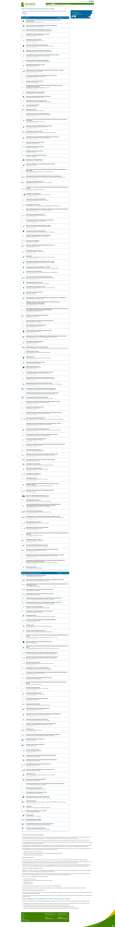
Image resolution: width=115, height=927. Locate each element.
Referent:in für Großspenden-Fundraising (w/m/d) (36, 438)
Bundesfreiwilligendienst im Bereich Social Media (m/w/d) (37, 708)
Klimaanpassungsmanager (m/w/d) (33, 521)
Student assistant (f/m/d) (31, 615)
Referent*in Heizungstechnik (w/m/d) (33, 449)
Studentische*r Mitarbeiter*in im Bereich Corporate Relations (38, 50)
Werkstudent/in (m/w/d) (31, 109)
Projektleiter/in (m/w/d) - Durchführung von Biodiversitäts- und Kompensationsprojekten (44, 412)
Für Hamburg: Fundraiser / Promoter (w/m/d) (35, 146)
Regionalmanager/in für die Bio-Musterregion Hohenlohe (37, 60)
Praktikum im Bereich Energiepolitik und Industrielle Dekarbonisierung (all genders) (43, 734)
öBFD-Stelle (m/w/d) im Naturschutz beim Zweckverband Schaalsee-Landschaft (42, 656)
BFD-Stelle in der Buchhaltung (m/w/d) (33, 692)
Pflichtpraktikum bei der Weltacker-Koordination (36, 575)
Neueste (51, 5)
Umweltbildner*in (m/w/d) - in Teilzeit (33, 39)
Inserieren (58, 5)
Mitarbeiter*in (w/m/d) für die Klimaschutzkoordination (37, 315)
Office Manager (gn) (30, 356)
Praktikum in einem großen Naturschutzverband (35, 827)
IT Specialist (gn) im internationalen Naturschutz (35, 230)
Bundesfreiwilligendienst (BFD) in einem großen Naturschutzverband (40, 823)
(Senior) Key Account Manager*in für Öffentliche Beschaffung (38, 96)
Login (62, 5)
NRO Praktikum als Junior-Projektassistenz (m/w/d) (36, 792)
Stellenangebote (76, 12)
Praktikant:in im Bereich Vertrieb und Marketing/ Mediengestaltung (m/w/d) (41, 759)
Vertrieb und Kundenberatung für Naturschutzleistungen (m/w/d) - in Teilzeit (41, 75)
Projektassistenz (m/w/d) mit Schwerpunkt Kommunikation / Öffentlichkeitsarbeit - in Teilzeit (45, 554)
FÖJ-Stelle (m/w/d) (30, 729)
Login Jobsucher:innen (50, 914)
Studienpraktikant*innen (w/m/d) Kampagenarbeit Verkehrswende (39, 593)
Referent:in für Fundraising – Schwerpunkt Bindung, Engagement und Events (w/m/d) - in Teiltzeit (45, 444)
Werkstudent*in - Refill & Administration (34, 292)
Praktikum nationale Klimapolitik (32, 749)
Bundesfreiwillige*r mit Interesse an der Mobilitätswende (37, 667)
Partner (64, 4)
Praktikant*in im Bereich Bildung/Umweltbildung (36, 779)
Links (61, 4)
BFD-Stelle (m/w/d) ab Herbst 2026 (33, 687)
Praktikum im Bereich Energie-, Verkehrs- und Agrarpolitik (37, 796)
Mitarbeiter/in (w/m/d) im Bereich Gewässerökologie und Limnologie (39, 219)
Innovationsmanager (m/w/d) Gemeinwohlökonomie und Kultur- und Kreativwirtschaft (43, 176)
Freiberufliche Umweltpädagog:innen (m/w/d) (35, 64)
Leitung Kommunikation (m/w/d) (32, 104)
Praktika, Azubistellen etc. (77, 13)
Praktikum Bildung (29, 814)
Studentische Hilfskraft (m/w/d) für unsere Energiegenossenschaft (39, 320)
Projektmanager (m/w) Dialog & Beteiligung (34, 341)
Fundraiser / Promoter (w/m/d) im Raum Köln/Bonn (36, 155)
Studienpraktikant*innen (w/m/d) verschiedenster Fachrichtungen (39, 589)
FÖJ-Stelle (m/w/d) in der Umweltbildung (34, 606)
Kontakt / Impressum (26, 920)
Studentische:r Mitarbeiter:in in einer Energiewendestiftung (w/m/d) (40, 245)
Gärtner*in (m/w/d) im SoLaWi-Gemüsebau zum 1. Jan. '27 (37, 495)
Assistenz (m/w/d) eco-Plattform (32, 240)
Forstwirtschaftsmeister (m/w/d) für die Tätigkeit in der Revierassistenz (40, 459)
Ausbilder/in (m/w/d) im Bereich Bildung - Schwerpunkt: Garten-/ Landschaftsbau (42, 392)
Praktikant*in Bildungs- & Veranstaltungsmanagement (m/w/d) (39, 641)
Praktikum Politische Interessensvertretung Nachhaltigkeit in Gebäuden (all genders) (43, 602)
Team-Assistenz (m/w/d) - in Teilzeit (33, 204)
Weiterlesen (25, 13)
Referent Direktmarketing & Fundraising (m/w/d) (36, 324)
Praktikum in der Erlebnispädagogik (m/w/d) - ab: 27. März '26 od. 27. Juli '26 (41, 723)
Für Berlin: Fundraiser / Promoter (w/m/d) (34, 150)
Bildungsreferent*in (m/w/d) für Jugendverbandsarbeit (37, 527)
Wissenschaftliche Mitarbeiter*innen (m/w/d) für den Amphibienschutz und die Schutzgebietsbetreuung (47, 208)
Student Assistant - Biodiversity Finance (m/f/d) (35, 286)
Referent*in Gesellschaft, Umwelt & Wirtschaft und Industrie (38, 29)
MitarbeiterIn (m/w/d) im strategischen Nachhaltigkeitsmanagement (40, 490)
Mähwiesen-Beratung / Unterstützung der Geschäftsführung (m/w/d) (40, 377)
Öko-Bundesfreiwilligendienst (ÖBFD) (33, 819)
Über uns (68, 4)
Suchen (47, 5)
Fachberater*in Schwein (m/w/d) (32, 366)
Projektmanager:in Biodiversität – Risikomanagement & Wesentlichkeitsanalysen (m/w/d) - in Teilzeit (46, 335)
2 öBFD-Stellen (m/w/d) (30, 773)
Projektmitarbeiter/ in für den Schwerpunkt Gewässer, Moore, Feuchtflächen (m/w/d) (43, 516)
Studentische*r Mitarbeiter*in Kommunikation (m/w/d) (37, 113)
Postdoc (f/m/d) (29, 255)
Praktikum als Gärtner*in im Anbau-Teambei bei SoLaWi (37, 698)
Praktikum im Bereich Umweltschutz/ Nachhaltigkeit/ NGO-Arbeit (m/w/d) (41, 755)
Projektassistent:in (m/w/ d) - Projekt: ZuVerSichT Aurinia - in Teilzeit (39, 372)
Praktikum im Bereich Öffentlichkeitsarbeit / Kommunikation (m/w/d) (40, 769)
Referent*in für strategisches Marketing (34, 468)
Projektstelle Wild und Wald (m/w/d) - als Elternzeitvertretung (38, 235)
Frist (67, 17)
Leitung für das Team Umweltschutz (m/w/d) (35, 406)
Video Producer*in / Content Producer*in (34, 159)
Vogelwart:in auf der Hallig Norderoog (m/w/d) (35, 417)
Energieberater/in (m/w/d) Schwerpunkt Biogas (35, 199)
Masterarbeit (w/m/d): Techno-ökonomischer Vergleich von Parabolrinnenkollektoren (43, 713)
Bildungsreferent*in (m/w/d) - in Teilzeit (34, 131)
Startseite (48, 4)
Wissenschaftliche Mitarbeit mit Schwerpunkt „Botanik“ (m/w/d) (39, 383)
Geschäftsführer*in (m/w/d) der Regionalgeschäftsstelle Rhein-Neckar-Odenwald (42, 136)
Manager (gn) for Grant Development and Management (37, 45)
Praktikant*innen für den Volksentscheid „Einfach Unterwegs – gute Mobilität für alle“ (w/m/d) (45, 579)
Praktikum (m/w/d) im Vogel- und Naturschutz (35, 744)
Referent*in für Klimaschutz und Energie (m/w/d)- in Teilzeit (38, 225)
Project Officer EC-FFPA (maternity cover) (34, 282)
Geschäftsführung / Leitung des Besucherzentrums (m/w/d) (38, 34)
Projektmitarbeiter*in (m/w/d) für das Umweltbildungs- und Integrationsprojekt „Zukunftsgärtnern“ (46, 297)
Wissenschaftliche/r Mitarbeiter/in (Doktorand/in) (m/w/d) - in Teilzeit (40, 261)
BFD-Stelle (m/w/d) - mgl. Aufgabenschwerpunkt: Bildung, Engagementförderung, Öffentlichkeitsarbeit (46, 672)
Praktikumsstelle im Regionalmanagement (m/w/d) (36, 810)
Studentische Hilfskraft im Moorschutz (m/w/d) (35, 92)
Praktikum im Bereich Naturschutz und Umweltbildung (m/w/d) (38, 677)
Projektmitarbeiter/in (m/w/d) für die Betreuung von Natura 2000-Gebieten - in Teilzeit (43, 423)
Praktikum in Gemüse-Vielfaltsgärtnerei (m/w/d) (35, 630)
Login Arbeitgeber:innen (49, 918)
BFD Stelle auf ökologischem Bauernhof (34, 787)
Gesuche (57, 4)
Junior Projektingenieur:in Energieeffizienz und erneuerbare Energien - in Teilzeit (42, 54)
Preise (80, 1)
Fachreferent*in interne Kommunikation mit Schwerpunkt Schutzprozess (40, 388)
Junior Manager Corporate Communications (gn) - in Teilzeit (38, 266)
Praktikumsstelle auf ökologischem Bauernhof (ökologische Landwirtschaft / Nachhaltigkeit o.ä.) (45, 783)
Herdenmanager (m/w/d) (31, 566)
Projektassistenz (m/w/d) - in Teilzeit (33, 539)
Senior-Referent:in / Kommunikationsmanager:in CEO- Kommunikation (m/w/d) (42, 549)
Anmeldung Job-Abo (62, 914)
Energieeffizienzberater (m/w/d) (32, 499)
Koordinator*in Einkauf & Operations (33, 473)
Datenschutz (86, 1)
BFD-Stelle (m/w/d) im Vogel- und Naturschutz (35, 738)
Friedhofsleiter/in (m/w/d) (31, 477)
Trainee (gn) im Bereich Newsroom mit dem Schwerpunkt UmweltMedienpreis (41, 25)
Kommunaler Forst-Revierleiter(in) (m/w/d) (34, 181)
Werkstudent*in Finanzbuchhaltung (33, 463)
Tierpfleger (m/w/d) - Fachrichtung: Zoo (34, 271)
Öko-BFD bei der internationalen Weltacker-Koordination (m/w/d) (39, 610)
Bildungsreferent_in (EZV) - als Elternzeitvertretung (36, 100)
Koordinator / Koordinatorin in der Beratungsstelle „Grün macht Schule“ (40, 163)
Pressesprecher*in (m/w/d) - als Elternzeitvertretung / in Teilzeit (39, 125)
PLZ (63, 17)
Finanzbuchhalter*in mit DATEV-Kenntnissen (35, 214)
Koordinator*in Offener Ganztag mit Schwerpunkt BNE (37, 397)
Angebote (53, 4)
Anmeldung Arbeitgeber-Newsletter (63, 918)
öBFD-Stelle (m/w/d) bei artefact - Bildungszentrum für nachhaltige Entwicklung (42, 652)
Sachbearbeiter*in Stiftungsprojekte (33, 193)
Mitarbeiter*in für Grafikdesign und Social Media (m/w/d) (37, 428)
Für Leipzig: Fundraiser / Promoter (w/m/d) (34, 81)
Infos (55, 5)
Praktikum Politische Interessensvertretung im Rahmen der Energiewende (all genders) (43, 598)
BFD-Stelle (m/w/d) (30, 625)
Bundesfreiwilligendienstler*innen (33, 703)
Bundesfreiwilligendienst (31, 800)
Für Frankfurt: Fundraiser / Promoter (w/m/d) (35, 142)
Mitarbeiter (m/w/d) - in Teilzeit (32, 351)
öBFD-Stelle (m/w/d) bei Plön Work (33, 662)
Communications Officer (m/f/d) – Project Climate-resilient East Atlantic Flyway (42, 434)
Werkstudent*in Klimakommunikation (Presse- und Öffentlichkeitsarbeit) (41, 619)
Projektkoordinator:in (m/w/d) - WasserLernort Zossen (37, 346)
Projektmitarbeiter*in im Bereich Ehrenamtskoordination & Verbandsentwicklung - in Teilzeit (44, 70)
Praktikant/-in (29, 806)
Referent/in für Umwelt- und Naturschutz (34, 510)
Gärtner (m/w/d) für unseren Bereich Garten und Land (37, 544)
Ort (65, 17)
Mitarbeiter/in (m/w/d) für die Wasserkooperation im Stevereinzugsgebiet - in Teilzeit (43, 401)
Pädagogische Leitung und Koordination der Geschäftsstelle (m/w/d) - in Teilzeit (42, 453)
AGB (82, 1)
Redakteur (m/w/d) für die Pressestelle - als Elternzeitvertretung (39, 330)
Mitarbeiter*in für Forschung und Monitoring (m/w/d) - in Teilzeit (39, 276)
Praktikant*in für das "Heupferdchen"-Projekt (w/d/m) (37, 719)
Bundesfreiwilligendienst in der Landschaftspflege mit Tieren (38, 763)
